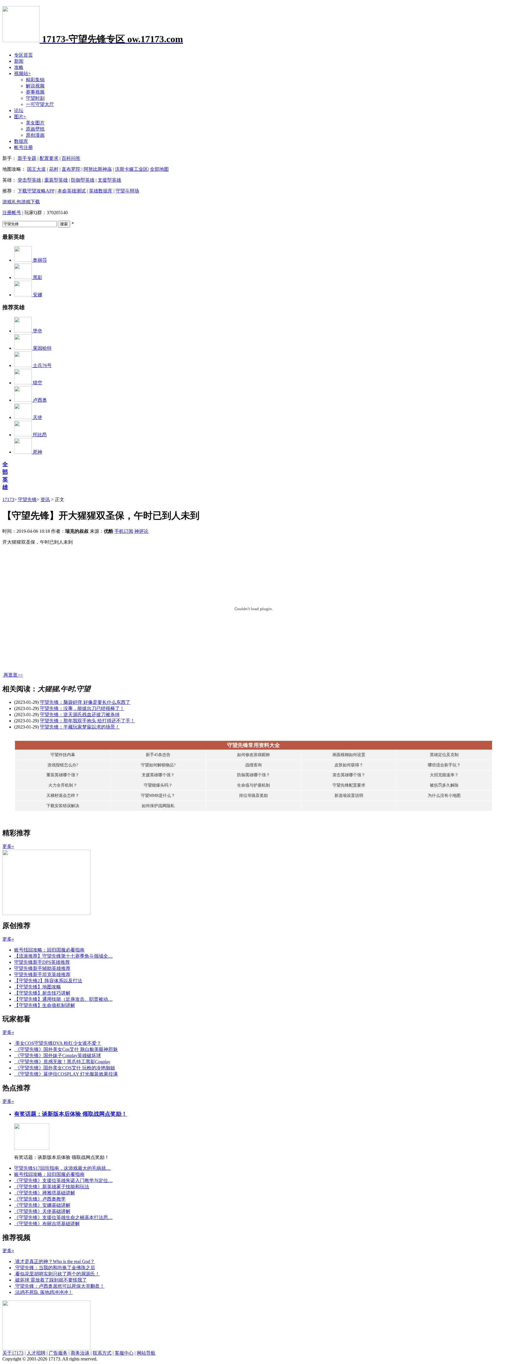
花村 (53, 169)
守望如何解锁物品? (158, 765)
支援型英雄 (109, 180)
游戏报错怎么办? (63, 765)
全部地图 (159, 169)
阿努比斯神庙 (98, 169)
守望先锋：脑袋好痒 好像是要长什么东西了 (85, 702)
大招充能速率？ (444, 775)
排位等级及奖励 (253, 795)
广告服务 (58, 1353)
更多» (8, 846)
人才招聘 (36, 1353)
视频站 (22, 73)
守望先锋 (27, 499)
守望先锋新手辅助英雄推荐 (42, 968)
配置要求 (49, 158)
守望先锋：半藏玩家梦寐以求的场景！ (80, 726)
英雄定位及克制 (444, 755)
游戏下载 (30, 201)
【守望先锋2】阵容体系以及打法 (48, 980)
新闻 (18, 61)
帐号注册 (23, 147)
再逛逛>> (13, 674)
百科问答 (71, 158)
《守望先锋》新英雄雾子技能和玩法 (51, 1186)
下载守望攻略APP (36, 190)
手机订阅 (123, 531)
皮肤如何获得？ (348, 765)
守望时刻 (35, 98)
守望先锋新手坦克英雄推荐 (42, 974)
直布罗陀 (71, 169)
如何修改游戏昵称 (253, 755)
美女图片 (35, 122)
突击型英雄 (29, 180)
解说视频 (35, 85)
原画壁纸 (35, 128)
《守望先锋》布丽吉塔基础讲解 (47, 1223)
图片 (20, 116)
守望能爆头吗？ (158, 785)
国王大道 (36, 169)
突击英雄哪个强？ (348, 775)
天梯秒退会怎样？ (62, 795)
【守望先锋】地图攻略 (37, 986)
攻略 (18, 67)
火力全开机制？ (62, 785)
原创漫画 (35, 135)
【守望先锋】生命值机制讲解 (44, 1005)
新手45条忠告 (158, 755)
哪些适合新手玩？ (444, 765)
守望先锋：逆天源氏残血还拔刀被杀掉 (80, 714)
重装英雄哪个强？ (62, 775)
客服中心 (124, 1353)
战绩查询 (253, 765)
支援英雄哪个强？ (158, 775)
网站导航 (146, 1353)
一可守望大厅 (40, 104)
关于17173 (12, 1353)
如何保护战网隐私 (158, 806)
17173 (8, 499)
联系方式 (102, 1353)
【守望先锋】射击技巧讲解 (42, 993)
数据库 (21, 141)
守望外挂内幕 (62, 755)
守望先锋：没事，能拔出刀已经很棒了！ (82, 708)
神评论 (141, 531)
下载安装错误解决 (62, 806)
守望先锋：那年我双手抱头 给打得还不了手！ (87, 720)
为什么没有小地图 (444, 795)
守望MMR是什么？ (158, 795)
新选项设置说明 (348, 795)
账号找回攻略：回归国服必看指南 (49, 949)
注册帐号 (11, 212)
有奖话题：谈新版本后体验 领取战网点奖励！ (70, 1114)
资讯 (45, 499)
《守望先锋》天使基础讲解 (42, 1211)
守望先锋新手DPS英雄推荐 (42, 962)
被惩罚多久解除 (444, 785)
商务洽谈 (80, 1353)
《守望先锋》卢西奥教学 (40, 1198)
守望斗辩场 (127, 190)
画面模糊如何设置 (348, 755)
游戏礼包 (11, 201)
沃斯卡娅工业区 (131, 169)
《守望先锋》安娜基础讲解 (42, 1205)
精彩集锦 (35, 79)
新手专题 (27, 158)
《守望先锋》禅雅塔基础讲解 (44, 1192)
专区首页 (23, 55)
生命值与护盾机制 (253, 785)
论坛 (18, 110)
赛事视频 (35, 91)
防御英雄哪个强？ (253, 775)
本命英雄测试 (72, 190)
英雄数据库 (100, 190)
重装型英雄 (56, 180)
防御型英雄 (82, 180)
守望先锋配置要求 (348, 785)
